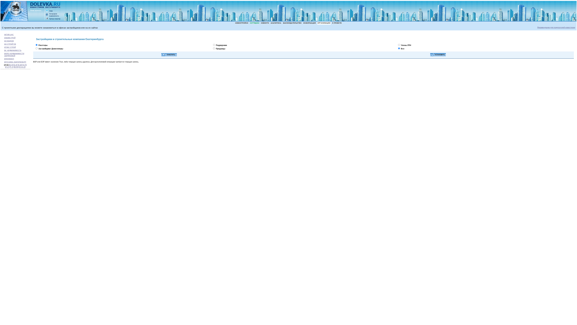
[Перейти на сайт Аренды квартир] (47, 18)
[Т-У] (11, 67)
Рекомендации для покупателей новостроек (556, 27)
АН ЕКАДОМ (9, 41)
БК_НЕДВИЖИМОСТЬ (12, 50)
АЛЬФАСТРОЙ (9, 38)
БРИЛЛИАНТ (9, 59)
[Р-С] (7, 67)
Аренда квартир (54, 19)
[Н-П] (24, 65)
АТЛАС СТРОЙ (10, 47)
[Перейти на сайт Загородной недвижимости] (47, 15)
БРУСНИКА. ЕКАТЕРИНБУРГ (15, 62)
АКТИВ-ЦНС (9, 35)
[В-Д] (11, 65)
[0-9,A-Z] (21, 67)
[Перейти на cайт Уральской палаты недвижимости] (47, 11)
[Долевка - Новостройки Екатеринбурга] (45, 5)
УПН (51, 11)
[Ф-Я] (16, 67)
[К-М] (20, 65)
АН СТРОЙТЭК (10, 44)
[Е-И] (15, 65)
